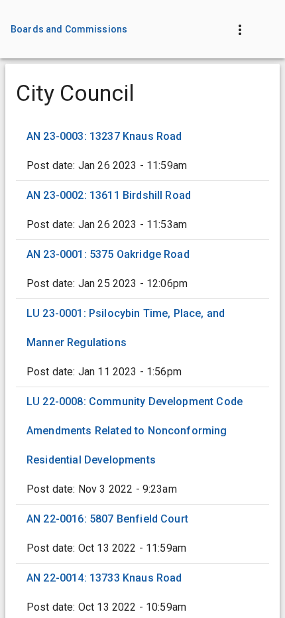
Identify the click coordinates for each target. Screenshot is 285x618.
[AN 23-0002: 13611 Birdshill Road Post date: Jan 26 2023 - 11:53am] (142, 210)
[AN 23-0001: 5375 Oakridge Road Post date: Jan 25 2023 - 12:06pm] (142, 269)
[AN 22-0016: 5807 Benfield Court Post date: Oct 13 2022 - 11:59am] (142, 534)
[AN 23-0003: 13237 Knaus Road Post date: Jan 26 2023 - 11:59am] (142, 151)
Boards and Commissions (69, 29)
